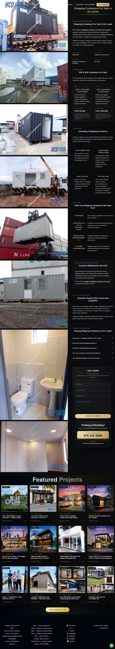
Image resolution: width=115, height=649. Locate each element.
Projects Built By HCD (12, 625)
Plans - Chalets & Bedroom (41, 625)
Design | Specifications (41, 639)
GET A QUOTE (103, 5)
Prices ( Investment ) (12, 633)
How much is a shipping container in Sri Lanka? (87, 338)
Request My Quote (93, 416)
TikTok (72, 631)
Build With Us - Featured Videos (41, 641)
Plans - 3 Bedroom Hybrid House (41, 633)
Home (12, 628)
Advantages (12, 639)
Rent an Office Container (12, 631)
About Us (12, 644)
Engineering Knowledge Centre (12, 636)
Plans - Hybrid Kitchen (41, 636)
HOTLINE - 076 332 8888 (86, 4)
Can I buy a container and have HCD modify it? (86, 353)
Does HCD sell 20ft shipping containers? (85, 343)
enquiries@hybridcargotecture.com (93, 443)
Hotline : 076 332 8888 (41, 644)
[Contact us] (112, 646)
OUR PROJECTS (67, 4)
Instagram (71, 639)
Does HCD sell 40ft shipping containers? (85, 348)
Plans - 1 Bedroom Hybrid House (41, 628)
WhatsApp (72, 633)
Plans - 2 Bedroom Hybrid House (41, 631)
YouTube (72, 641)
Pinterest (72, 636)
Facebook (72, 625)
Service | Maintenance (12, 641)
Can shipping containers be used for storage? (86, 358)
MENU (55, 4)
